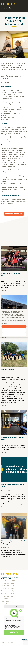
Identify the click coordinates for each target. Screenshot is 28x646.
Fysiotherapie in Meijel (7, 588)
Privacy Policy (5, 601)
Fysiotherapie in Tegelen (8, 580)
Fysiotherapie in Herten (7, 593)
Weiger (14, 330)
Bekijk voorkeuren (14, 334)
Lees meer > (4, 290)
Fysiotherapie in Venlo (7, 583)
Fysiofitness (4, 598)
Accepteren (14, 326)
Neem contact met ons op (14, 214)
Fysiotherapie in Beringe (8, 591)
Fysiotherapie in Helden (8, 585)
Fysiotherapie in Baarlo (7, 596)
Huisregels (4, 604)
